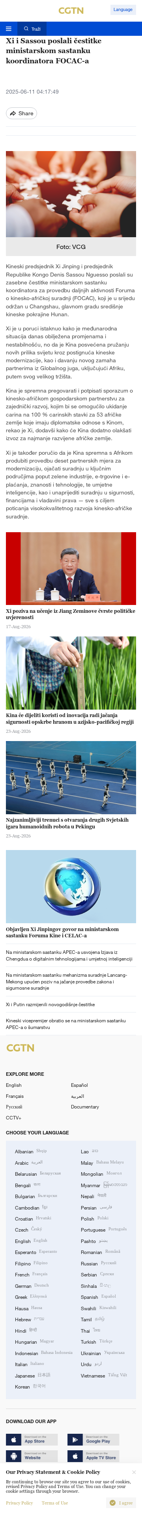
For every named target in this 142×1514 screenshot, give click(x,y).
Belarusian (38, 1173)
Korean (30, 1386)
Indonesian (44, 1352)
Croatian (33, 1218)
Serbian (97, 1274)
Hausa (28, 1307)
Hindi (26, 1330)
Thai (90, 1330)
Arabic (29, 1162)
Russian (98, 1263)
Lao (89, 1150)
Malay (102, 1162)
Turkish (96, 1341)
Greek (31, 1296)
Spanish (98, 1296)
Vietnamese (104, 1375)
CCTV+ (13, 1117)
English (14, 1085)
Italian (29, 1363)
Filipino (31, 1263)
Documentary (85, 1106)
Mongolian (101, 1173)
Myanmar (104, 1184)
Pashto (94, 1240)
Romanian (100, 1251)
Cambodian (31, 1207)
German (32, 1285)
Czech (28, 1229)
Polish (94, 1218)
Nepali (93, 1195)
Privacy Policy (19, 1503)
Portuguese (103, 1229)
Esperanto (36, 1251)
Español (79, 1085)
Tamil (92, 1318)
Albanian (31, 1150)
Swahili (98, 1307)
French (31, 1274)
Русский (14, 1106)
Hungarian (34, 1341)
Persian (96, 1207)
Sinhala (95, 1285)
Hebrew (29, 1318)
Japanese (32, 1375)
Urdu (91, 1363)
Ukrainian (102, 1352)
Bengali (27, 1184)
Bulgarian (36, 1195)
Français (15, 1096)
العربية (77, 1096)
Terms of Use (55, 1503)
